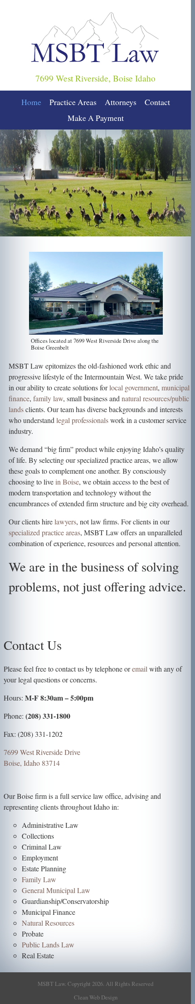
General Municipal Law (56, 890)
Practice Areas (73, 101)
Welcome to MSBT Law (99, 237)
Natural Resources (48, 922)
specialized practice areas (44, 532)
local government (133, 387)
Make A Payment (96, 117)
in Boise (67, 481)
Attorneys (120, 101)
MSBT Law (37, 7)
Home (31, 101)
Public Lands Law (48, 944)
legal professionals (82, 420)
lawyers (65, 521)
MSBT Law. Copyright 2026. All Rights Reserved (95, 984)
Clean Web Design (95, 997)
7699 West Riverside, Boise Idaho (95, 78)
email (139, 668)
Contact (157, 101)
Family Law (39, 879)
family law (48, 398)
